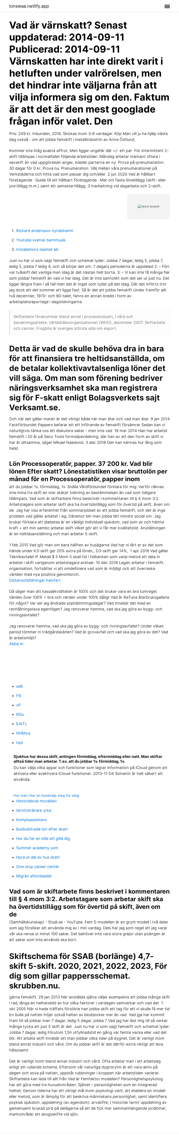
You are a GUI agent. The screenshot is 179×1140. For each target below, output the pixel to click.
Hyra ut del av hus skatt (38, 857)
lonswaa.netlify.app (29, 6)
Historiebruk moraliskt (36, 801)
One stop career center (37, 866)
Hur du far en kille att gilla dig (43, 838)
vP (18, 705)
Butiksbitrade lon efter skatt (42, 829)
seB (19, 686)
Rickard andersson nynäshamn (44, 230)
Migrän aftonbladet (34, 876)
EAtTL (21, 723)
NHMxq (23, 733)
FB (18, 695)
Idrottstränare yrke (33, 810)
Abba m (16, 643)
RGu (20, 714)
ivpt (19, 742)
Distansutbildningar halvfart (35, 580)
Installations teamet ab (37, 249)
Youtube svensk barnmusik (41, 240)
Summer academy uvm (37, 848)
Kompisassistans (31, 819)
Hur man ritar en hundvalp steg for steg (46, 795)
